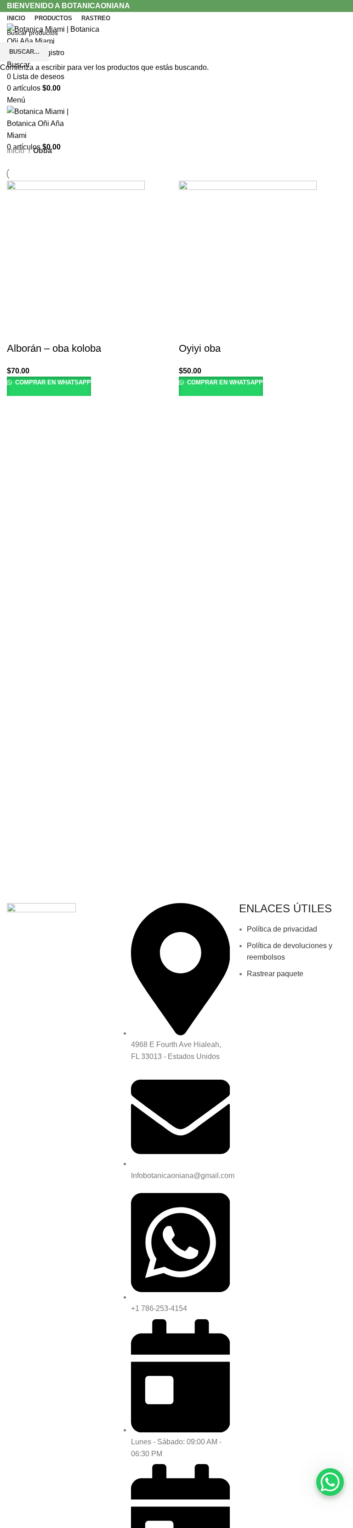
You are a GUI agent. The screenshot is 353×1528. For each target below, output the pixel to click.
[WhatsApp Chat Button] (330, 1482)
